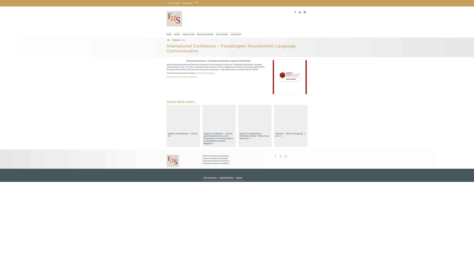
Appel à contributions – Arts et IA (183, 134)
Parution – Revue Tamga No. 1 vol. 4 (290, 134)
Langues (188, 3)
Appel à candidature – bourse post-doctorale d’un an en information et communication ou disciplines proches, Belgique (218, 138)
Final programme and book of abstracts (182, 77)
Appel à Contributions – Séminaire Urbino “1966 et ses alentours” (254, 136)
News (183, 40)
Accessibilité (174, 3)
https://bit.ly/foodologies (205, 73)
